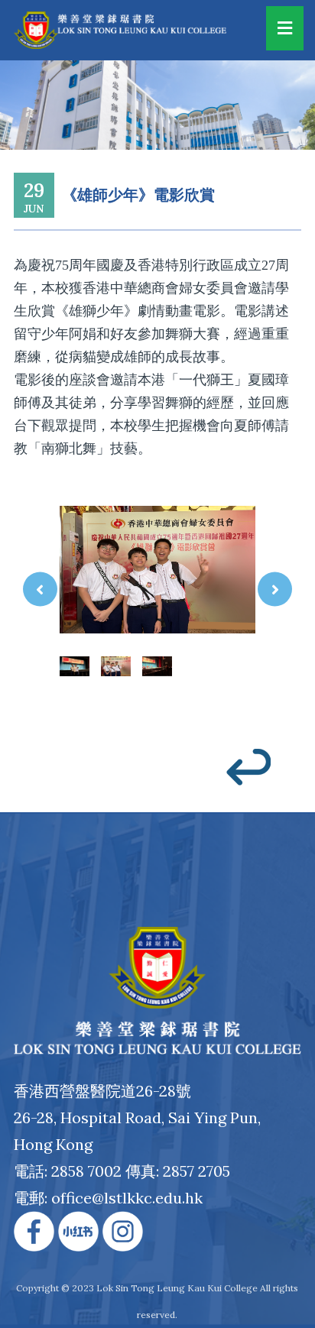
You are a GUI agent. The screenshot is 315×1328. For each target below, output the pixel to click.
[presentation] (40, 588)
